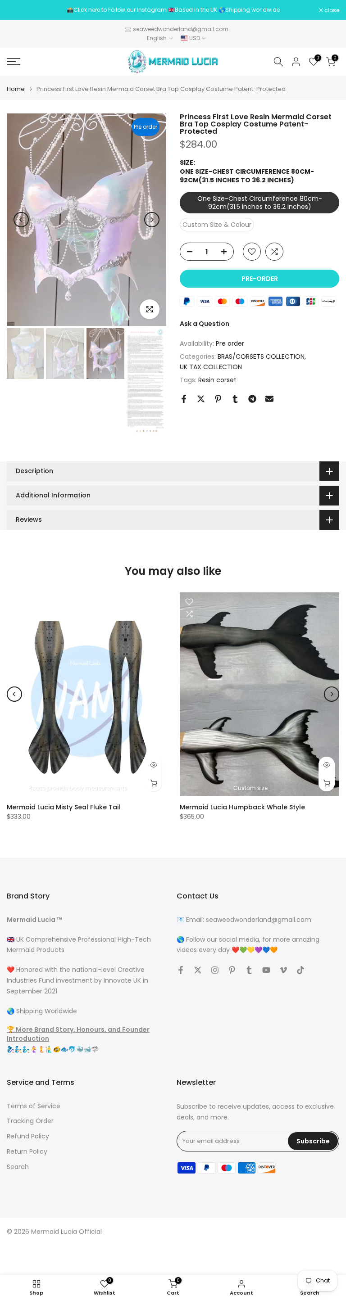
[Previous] (21, 219)
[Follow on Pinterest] (232, 970)
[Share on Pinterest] (218, 399)
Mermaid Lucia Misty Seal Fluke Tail (63, 807)
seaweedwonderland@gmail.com (180, 29)
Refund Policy (28, 1136)
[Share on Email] (269, 399)
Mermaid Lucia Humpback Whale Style (242, 807)
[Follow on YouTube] (266, 970)
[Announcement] (173, 9)
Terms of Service (33, 1106)
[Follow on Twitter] (198, 970)
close (19, 10)
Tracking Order (30, 1121)
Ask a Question (204, 323)
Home (16, 89)
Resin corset (217, 379)
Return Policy (27, 1151)
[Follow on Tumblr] (249, 970)
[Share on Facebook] (184, 399)
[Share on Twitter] (201, 399)
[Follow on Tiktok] (300, 970)
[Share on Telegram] (252, 399)
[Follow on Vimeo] (283, 970)
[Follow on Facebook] (181, 970)
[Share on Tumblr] (235, 399)
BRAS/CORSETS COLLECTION (261, 356)
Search (18, 1167)
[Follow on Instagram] (215, 970)
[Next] (151, 219)
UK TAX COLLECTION (211, 366)
